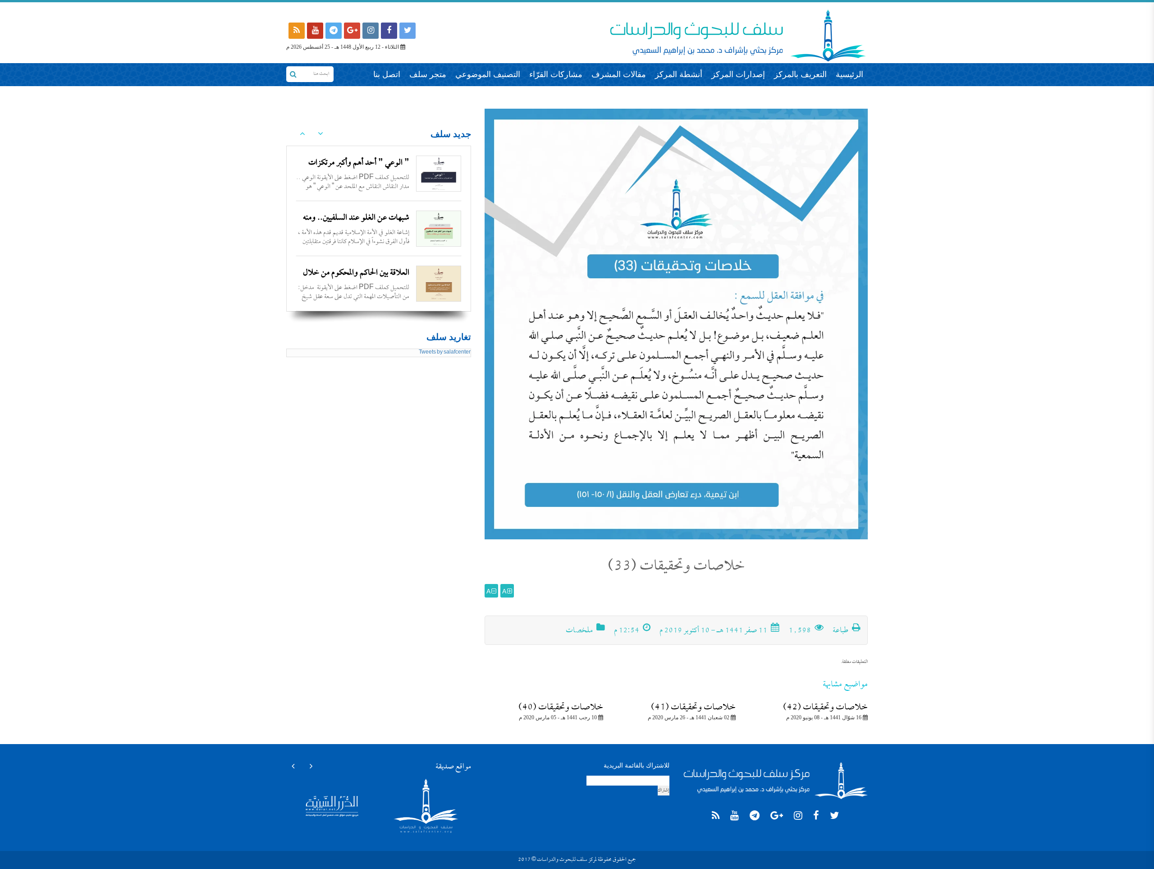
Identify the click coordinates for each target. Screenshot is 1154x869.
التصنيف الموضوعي (487, 74)
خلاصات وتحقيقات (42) (825, 707)
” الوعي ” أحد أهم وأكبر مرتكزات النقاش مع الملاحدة (358, 170)
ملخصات (579, 630)
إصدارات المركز (738, 74)
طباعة (841, 630)
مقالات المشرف (618, 74)
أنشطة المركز (678, 74)
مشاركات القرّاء (555, 74)
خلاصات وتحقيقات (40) (560, 707)
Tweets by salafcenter (445, 353)
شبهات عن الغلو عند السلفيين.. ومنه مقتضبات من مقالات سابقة (356, 225)
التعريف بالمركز (800, 74)
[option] (379, 173)
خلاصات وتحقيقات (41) (693, 707)
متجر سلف (427, 74)
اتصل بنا (386, 74)
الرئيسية (849, 74)
